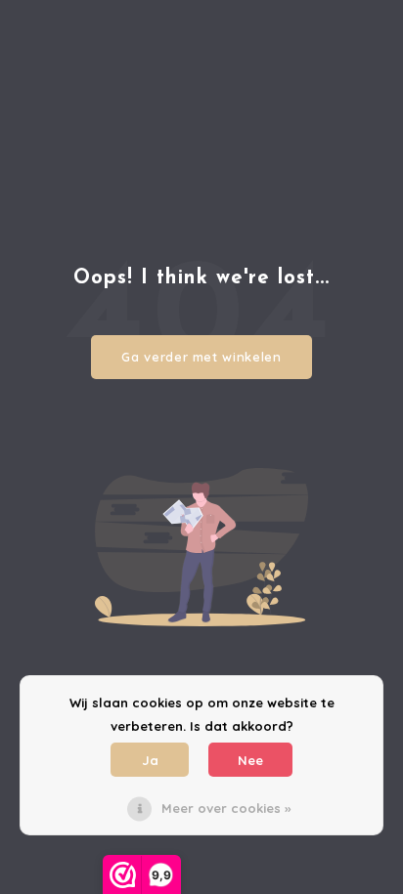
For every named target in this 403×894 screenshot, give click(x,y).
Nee (250, 760)
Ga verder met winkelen (201, 356)
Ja (150, 760)
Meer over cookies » (226, 808)
